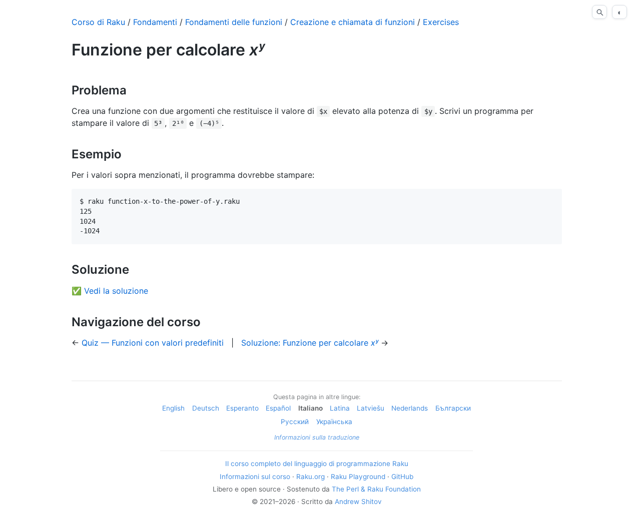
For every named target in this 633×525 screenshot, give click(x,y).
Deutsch (205, 408)
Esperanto (242, 408)
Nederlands (409, 408)
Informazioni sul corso (255, 477)
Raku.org (310, 477)
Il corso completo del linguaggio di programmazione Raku (316, 464)
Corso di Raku (98, 22)
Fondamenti (155, 22)
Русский (295, 422)
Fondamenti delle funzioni (233, 22)
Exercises (441, 22)
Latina (340, 408)
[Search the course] (599, 12)
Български (453, 408)
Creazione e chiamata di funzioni (352, 22)
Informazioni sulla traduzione (316, 437)
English (173, 408)
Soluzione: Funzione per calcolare (309, 343)
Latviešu (370, 408)
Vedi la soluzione (116, 291)
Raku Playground (358, 477)
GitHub (402, 477)
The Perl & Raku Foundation (376, 489)
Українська (334, 422)
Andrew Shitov (358, 502)
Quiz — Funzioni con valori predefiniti (153, 343)
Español (278, 408)
